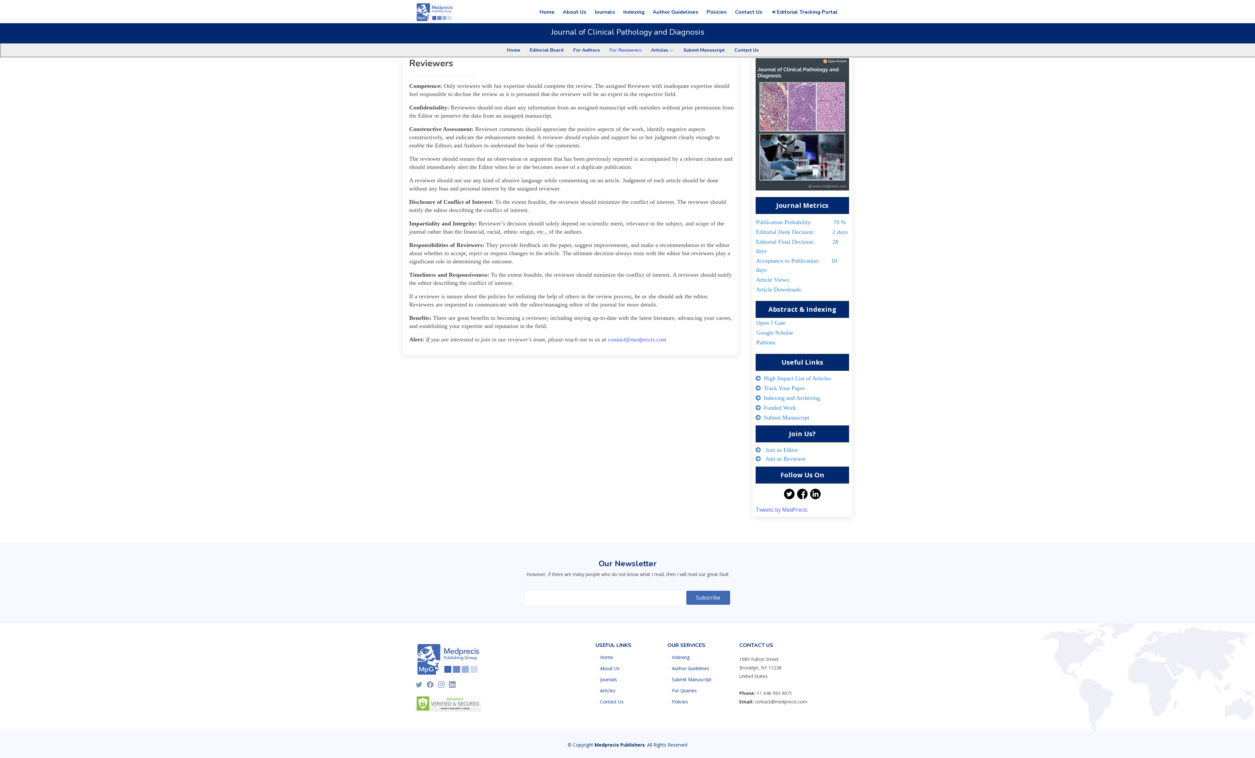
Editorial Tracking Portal (807, 12)
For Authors (586, 50)
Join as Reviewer (783, 458)
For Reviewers (625, 50)
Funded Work (778, 407)
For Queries (684, 690)
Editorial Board (546, 50)
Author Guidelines (675, 12)
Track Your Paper (783, 388)
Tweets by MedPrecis (782, 509)
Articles (607, 690)
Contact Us (748, 12)
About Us (574, 12)
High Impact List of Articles (796, 378)
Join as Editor (779, 450)
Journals (604, 12)
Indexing (633, 12)
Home (547, 12)
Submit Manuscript (704, 50)
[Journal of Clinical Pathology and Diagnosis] (802, 127)
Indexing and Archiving (790, 398)
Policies (717, 12)
